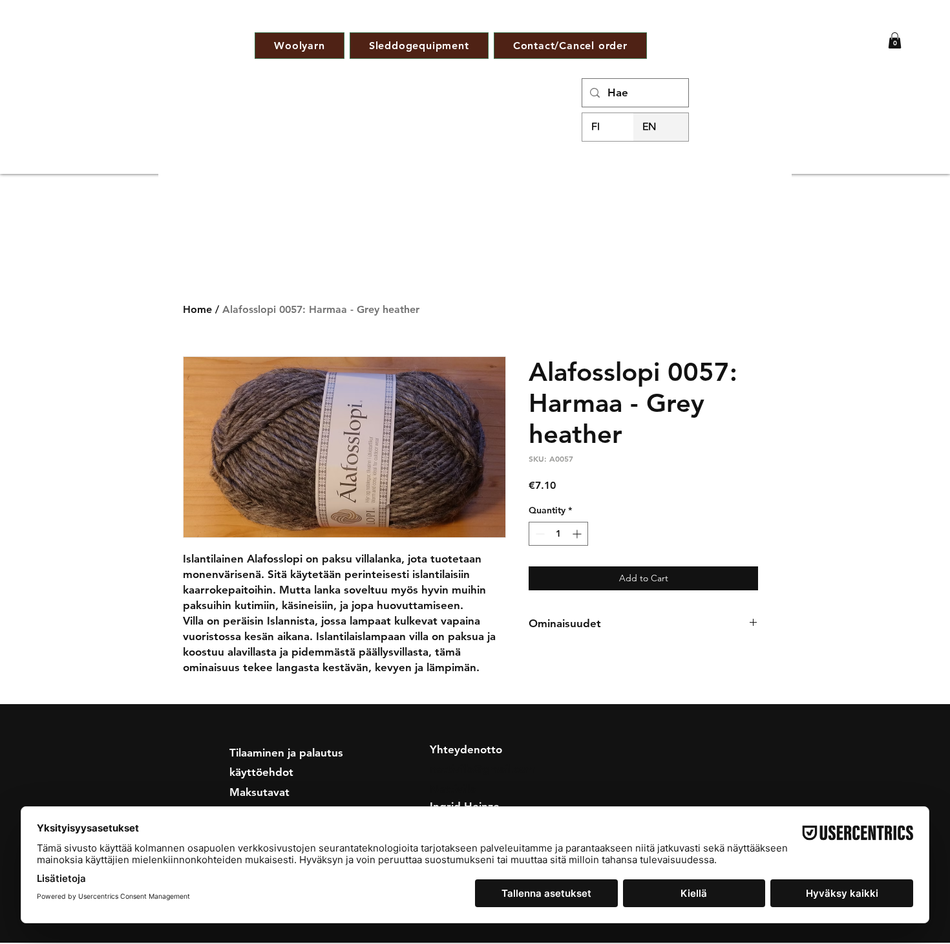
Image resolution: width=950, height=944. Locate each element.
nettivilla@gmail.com (482, 768)
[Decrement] (539, 533)
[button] (895, 40)
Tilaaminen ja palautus (286, 752)
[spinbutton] (558, 533)
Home (197, 309)
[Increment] (578, 533)
